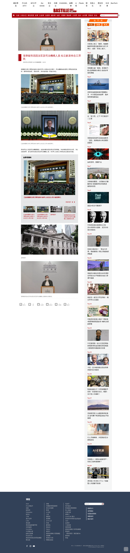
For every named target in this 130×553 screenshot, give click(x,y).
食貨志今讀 (49, 537)
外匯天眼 (68, 512)
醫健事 (69, 15)
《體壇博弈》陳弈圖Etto (72, 533)
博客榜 (90, 15)
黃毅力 (67, 514)
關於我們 (90, 519)
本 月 (105, 24)
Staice (48, 529)
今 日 (90, 24)
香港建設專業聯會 (71, 508)
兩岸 (79, 15)
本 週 (98, 24)
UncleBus (29, 529)
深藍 (27, 508)
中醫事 (63, 15)
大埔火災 (23, 15)
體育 (86, 4)
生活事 (107, 4)
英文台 (49, 4)
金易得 (67, 523)
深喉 (47, 504)
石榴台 (55, 4)
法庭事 (47, 15)
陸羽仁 (28, 514)
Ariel (27, 504)
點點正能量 (29, 533)
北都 (17, 15)
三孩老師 (68, 525)
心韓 (76, 4)
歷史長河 (100, 4)
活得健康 (29, 527)
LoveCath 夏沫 (70, 516)
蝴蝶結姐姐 (49, 540)
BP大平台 (33, 4)
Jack (66, 521)
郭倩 (47, 510)
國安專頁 (15, 4)
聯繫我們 (90, 516)
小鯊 (47, 514)
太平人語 (49, 521)
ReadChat (29, 535)
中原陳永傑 (29, 531)
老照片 (48, 531)
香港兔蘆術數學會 (31, 525)
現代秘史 (68, 506)
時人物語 (68, 510)
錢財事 (53, 15)
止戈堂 (48, 512)
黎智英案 (31, 15)
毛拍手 (67, 504)
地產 (58, 15)
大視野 (74, 15)
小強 (27, 516)
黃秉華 (48, 518)
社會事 (41, 15)
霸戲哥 (48, 516)
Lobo (27, 521)
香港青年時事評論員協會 (73, 518)
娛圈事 (71, 4)
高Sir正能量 (50, 508)
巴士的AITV (24, 4)
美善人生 (92, 4)
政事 (36, 15)
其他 (95, 15)
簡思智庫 (68, 527)
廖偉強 (48, 525)
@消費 (84, 15)
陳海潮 (67, 535)
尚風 (47, 523)
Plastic (81, 3)
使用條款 (90, 511)
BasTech (114, 3)
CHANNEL (63, 3)
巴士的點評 (29, 506)
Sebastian (29, 512)
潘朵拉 (48, 527)
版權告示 (90, 508)
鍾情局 (28, 510)
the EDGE (42, 4)
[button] (72, 202)
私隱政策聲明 (92, 513)
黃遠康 (28, 523)
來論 (66, 537)
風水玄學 (29, 518)
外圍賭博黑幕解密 (51, 506)
